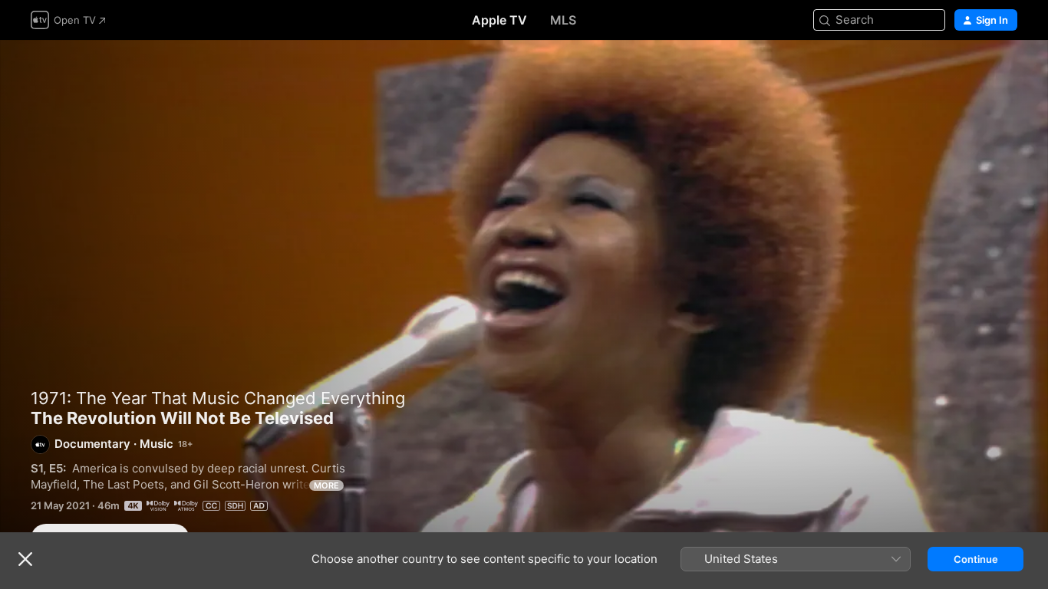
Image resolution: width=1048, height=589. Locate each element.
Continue (976, 559)
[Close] (25, 559)
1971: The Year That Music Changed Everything (218, 398)
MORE (326, 485)
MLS (563, 20)
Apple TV (499, 20)
